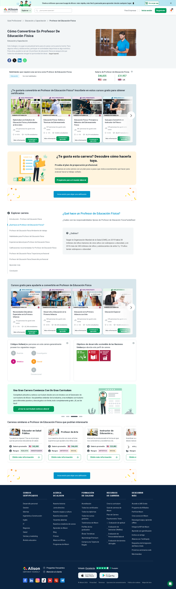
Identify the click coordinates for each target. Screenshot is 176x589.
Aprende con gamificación (142, 531)
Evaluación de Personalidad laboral (116, 535)
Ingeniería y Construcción (32, 516)
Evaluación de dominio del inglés (116, 542)
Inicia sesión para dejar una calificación (71, 194)
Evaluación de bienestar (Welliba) (115, 528)
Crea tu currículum (114, 504)
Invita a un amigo (138, 535)
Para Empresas (130, 10)
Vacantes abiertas (60, 520)
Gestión (26, 508)
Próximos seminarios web (141, 550)
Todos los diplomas (89, 512)
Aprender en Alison (60, 528)
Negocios (26, 528)
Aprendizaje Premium (90, 538)
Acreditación (86, 504)
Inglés (25, 520)
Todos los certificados (90, 508)
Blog (55, 532)
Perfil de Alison (137, 512)
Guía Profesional (14, 21)
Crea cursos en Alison (140, 516)
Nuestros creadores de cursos (64, 524)
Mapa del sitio (146, 582)
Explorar (25, 10)
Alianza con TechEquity (140, 539)
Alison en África (59, 540)
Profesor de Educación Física (63, 21)
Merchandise (137, 554)
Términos (101, 582)
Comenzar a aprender (32, 140)
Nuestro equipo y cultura (62, 512)
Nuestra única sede (60, 516)
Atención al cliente (54, 572)
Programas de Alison (61, 544)
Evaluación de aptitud (117, 523)
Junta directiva (58, 508)
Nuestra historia (59, 504)
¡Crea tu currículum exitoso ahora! (33, 409)
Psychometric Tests (114, 519)
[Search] (37, 10)
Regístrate (160, 10)
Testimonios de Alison (90, 523)
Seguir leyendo (54, 54)
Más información (19, 140)
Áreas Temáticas (88, 534)
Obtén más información (23, 457)
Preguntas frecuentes (55, 568)
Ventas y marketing (30, 536)
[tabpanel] (71, 399)
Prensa (56, 536)
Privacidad (93, 582)
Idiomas (26, 512)
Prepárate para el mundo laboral (71, 180)
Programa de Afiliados (140, 508)
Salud (25, 532)
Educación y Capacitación (35, 21)
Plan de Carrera (112, 515)
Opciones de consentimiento (116, 582)
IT (23, 524)
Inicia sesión (147, 10)
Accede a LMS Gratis (139, 504)
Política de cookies (134, 582)
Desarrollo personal (30, 504)
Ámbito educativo (29, 540)
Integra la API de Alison (140, 527)
